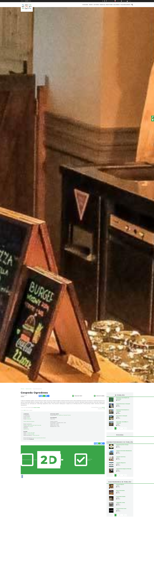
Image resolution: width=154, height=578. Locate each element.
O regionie (85, 4)
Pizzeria (69, 415)
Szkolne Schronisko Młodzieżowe (124, 450)
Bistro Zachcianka (120, 490)
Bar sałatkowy (60, 415)
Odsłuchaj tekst (78, 395)
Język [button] (118, 1)
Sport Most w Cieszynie (121, 415)
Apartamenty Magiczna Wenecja (123, 468)
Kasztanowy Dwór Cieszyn (122, 444)
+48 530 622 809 (35, 435)
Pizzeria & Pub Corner (121, 508)
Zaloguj (129, 1)
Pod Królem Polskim (120, 496)
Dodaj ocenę (36, 407)
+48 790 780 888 (31, 432)
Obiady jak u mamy (120, 502)
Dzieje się (102, 4)
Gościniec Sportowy (120, 456)
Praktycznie (109, 4)
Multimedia (116, 4)
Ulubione (124, 1)
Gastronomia (26, 429)
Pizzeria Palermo (120, 484)
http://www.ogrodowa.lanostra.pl (39, 437)
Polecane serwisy (125, 4)
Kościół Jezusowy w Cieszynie (123, 403)
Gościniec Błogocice (121, 462)
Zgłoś (103, 407)
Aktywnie (96, 4)
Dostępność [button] (110, 1)
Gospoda (65, 415)
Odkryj (91, 4)
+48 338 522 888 (30, 434)
